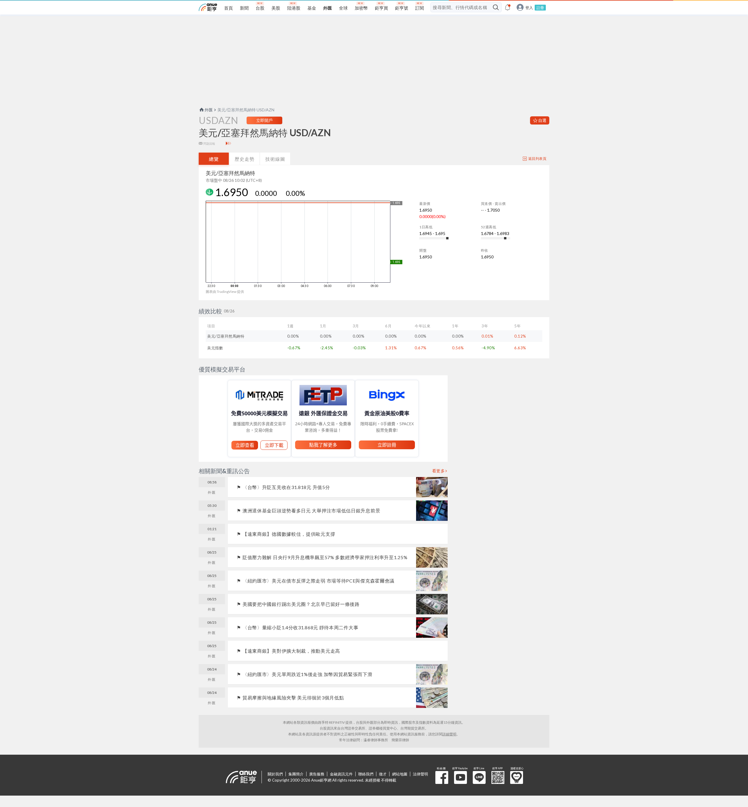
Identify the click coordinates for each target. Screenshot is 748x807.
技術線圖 (275, 159)
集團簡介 (296, 774)
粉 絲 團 (441, 777)
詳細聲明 (449, 734)
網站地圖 (399, 774)
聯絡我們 (365, 774)
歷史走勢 (244, 159)
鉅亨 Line (479, 777)
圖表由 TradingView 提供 (225, 291)
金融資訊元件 (341, 774)
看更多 (438, 471)
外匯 (209, 109)
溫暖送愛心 (516, 777)
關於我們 (275, 774)
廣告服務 (316, 774)
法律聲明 (420, 774)
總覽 (214, 159)
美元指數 (215, 347)
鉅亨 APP (497, 777)
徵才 (383, 774)
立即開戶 (264, 120)
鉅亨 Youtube (460, 777)
